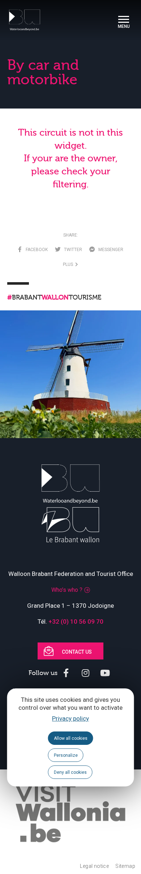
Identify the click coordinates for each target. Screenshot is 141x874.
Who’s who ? (66, 589)
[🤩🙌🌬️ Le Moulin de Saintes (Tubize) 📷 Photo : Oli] (70, 380)
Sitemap (125, 866)
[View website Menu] (124, 20)
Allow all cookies (70, 738)
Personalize (66, 755)
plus (69, 264)
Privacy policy (70, 718)
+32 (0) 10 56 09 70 (75, 621)
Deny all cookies (70, 772)
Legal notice (94, 866)
